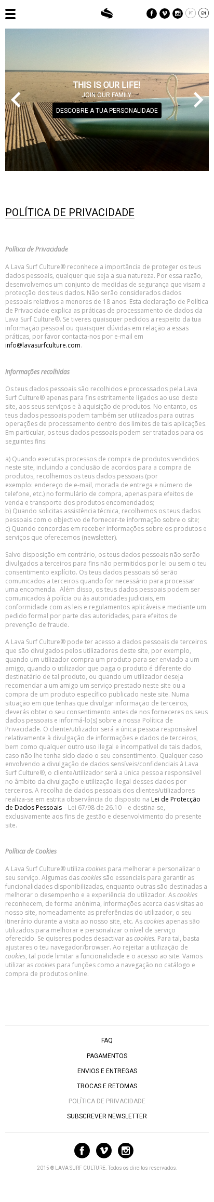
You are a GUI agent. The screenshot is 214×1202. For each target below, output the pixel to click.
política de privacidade (107, 1101)
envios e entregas (107, 1071)
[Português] (190, 14)
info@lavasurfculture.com (43, 345)
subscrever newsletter (107, 1116)
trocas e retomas (107, 1086)
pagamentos (107, 1056)
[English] (203, 14)
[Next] (198, 100)
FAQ (107, 1040)
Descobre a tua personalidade (107, 110)
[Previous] (15, 100)
